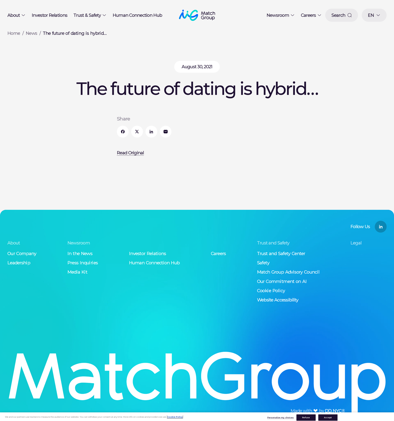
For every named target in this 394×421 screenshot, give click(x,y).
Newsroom (278, 15)
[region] (197, 416)
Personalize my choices (280, 417)
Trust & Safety (87, 15)
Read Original (130, 152)
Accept (328, 417)
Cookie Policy (175, 417)
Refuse (306, 417)
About (13, 15)
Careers (308, 15)
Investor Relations (49, 15)
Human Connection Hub (137, 15)
